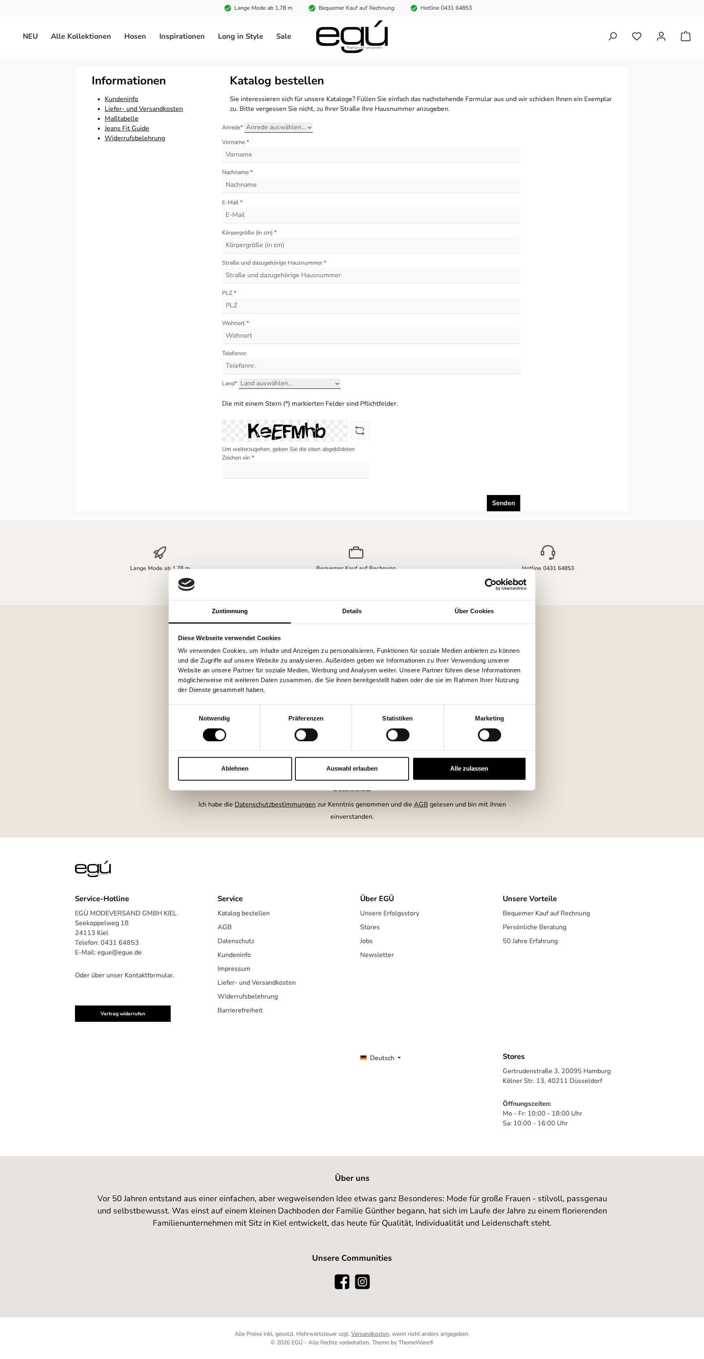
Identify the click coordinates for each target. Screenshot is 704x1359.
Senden (503, 503)
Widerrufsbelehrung (135, 138)
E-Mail (232, 202)
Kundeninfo (121, 99)
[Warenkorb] (685, 36)
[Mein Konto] (661, 36)
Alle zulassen (469, 768)
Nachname (237, 172)
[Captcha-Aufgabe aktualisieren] (360, 430)
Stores (370, 927)
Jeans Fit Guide (127, 128)
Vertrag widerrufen (123, 1013)
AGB (421, 804)
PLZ (229, 293)
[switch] (306, 734)
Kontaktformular (149, 975)
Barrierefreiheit (240, 1010)
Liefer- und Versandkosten (144, 108)
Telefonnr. (234, 353)
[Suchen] (612, 36)
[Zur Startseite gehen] (352, 36)
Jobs (366, 941)
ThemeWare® (415, 1342)
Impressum (234, 968)
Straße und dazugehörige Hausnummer (274, 263)
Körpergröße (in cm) (249, 232)
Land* (229, 383)
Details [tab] (352, 611)
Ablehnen (235, 768)
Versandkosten (370, 1334)
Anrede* (232, 127)
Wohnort (235, 323)
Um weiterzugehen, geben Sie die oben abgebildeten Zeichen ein (288, 453)
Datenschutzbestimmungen (275, 804)
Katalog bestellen (244, 913)
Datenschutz (236, 941)
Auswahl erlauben (352, 768)
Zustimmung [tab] (230, 611)
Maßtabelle (122, 118)
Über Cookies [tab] (474, 611)
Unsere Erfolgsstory (389, 913)
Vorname (235, 142)
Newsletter (377, 954)
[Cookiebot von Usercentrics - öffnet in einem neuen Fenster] (490, 584)
